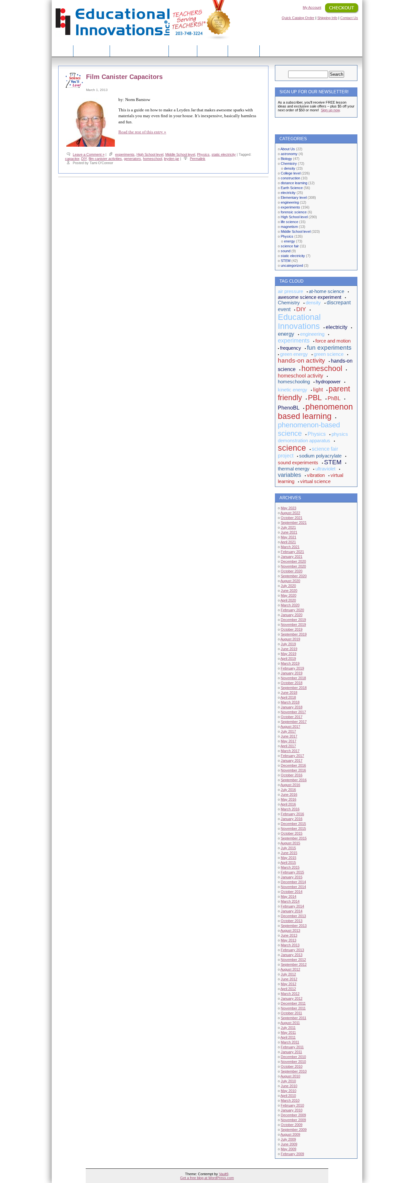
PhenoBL (289, 408)
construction (290, 178)
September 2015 (294, 838)
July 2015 (288, 848)
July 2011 (288, 1028)
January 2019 (291, 673)
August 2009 (290, 1134)
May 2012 (288, 984)
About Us (183, 50)
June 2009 (289, 1144)
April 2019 (288, 658)
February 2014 (292, 906)
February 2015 (292, 872)
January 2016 (291, 819)
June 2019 (289, 649)
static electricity (224, 154)
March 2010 (290, 1100)
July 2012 (288, 974)
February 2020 (292, 610)
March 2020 (290, 605)
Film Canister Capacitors (124, 76)
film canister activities (105, 159)
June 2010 (289, 1086)
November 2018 (293, 678)
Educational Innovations (299, 322)
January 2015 (291, 877)
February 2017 (292, 756)
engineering (290, 202)
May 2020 (288, 595)
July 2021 (288, 527)
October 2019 (291, 629)
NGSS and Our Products (139, 50)
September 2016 (294, 780)
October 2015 (291, 833)
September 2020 (294, 576)
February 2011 (292, 1047)
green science (328, 354)
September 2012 (294, 964)
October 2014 (291, 892)
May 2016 (288, 799)
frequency (290, 348)
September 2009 (294, 1130)
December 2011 (293, 1003)
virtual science (315, 481)
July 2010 (288, 1081)
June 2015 (289, 853)
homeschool (152, 159)
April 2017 (288, 746)
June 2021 (289, 532)
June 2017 (289, 736)
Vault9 (223, 1174)
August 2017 (290, 726)
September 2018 (294, 688)
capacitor (72, 159)
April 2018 (288, 697)
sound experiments (298, 462)
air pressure (290, 291)
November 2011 (293, 1008)
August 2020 (290, 581)
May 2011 (288, 1032)
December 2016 (293, 765)
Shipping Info (327, 18)
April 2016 (288, 804)
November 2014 (293, 887)
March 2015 (290, 867)
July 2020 (288, 586)
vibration (316, 475)
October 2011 (291, 1013)
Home (62, 50)
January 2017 (291, 760)
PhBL (334, 398)
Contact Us (349, 18)
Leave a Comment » (88, 154)
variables (289, 475)
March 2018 (290, 702)
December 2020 (293, 561)
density (289, 168)
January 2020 (291, 615)
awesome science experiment (309, 297)
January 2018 (291, 707)
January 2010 (291, 1110)
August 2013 (290, 930)
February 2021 (292, 552)
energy (289, 241)
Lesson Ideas (91, 50)
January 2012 (291, 998)
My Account (312, 7)
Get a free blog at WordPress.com (207, 1178)
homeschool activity (300, 375)
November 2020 (293, 566)
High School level (149, 154)
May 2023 (288, 508)
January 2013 (291, 955)
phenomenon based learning (315, 411)
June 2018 (289, 692)
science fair (290, 246)
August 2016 (290, 785)
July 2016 (288, 790)
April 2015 (288, 862)
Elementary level (294, 197)
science (292, 447)
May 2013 (288, 940)
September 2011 (293, 1018)
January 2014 (291, 911)
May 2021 (288, 537)
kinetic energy (292, 389)
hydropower (328, 381)
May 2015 (288, 858)
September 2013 (294, 926)
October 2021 (291, 518)
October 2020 (291, 571)
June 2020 (289, 590)
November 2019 (293, 624)
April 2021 (288, 542)
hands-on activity (301, 360)
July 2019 (288, 644)
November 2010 (293, 1062)
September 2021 (294, 522)
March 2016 (290, 809)
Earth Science (292, 188)
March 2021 (290, 547)
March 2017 (290, 751)
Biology (286, 159)
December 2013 (293, 916)
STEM (285, 261)
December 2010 (293, 1057)
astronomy (289, 154)
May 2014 (288, 896)
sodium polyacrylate (320, 455)
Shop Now (212, 50)
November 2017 (293, 712)
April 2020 (288, 600)
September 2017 (294, 722)
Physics (203, 154)
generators (132, 159)
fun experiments (329, 347)
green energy (294, 354)
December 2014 (293, 882)
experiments (125, 154)
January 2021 (291, 556)
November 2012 (293, 960)
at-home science (326, 291)
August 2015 (290, 843)
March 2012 (290, 994)
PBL (315, 397)
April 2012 (288, 989)
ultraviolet (325, 468)
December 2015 (293, 824)
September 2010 (294, 1071)
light (318, 389)
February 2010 (292, 1105)
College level (290, 173)
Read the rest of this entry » (142, 132)
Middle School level (180, 154)
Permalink (197, 159)
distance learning (294, 183)
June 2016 (289, 794)
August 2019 (290, 639)
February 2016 (292, 814)
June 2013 (289, 935)
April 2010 (288, 1096)
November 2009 (293, 1120)
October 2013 (291, 921)
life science (289, 222)
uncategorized (292, 265)
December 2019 (293, 620)
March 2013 (290, 945)
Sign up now (330, 110)
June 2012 (289, 979)
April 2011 (288, 1037)
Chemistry (289, 163)
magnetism (289, 227)
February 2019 (292, 668)
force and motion (333, 341)
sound (285, 251)
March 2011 (290, 1042)
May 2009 (288, 1149)
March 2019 (290, 663)
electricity (288, 193)
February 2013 (292, 950)
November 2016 (293, 770)
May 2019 (288, 654)
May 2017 (288, 741)
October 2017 (291, 717)
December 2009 (293, 1115)
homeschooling (294, 381)
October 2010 (291, 1066)
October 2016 (291, 775)
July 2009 (288, 1139)
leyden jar (171, 159)
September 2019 (294, 634)
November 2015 (293, 828)
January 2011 (291, 1052)
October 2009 (291, 1125)
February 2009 (292, 1154)
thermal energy (294, 468)
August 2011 (290, 1023)
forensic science (294, 212)
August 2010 (290, 1076)
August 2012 (290, 969)
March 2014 (290, 901)
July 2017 (288, 731)
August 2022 (290, 513)
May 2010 (288, 1091)
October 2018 (291, 683)
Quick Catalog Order (298, 18)
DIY (84, 159)
